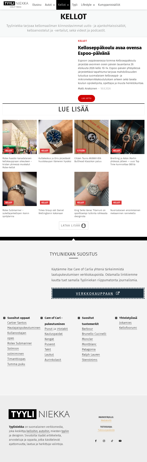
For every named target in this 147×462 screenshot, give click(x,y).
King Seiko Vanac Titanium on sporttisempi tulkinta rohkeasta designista (90, 213)
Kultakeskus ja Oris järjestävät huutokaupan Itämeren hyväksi (55, 160)
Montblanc (89, 344)
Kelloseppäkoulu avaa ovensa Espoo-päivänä (110, 50)
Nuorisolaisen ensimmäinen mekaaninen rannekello (125, 212)
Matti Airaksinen (87, 88)
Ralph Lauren (91, 354)
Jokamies (125, 323)
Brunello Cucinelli (94, 334)
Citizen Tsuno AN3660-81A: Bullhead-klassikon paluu (88, 160)
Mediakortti (106, 420)
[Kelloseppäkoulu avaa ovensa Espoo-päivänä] (38, 70)
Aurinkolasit (53, 360)
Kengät (49, 339)
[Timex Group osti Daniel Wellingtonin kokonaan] (56, 189)
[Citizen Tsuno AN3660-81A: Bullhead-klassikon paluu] (91, 137)
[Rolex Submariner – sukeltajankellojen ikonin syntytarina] (20, 189)
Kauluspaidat (54, 334)
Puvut (49, 329)
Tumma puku (16, 364)
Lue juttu (86, 98)
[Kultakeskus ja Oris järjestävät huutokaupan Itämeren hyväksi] (56, 137)
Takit (48, 349)
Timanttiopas (16, 359)
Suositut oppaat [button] (18, 318)
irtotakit (62, 329)
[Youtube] (120, 441)
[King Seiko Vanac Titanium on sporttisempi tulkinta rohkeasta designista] (91, 189)
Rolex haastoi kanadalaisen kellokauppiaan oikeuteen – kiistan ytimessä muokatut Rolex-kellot (17, 163)
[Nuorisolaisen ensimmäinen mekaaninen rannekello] (127, 189)
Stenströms (89, 360)
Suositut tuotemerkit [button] (90, 321)
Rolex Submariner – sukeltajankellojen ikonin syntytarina (16, 213)
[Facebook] (96, 441)
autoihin (44, 431)
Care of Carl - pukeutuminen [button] (55, 321)
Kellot (82, 41)
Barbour (87, 329)
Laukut (49, 354)
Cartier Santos (17, 323)
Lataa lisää (70, 225)
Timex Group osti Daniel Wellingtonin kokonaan (51, 212)
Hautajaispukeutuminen (23, 328)
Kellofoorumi (128, 328)
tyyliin (65, 431)
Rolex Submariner (19, 343)
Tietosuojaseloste (106, 430)
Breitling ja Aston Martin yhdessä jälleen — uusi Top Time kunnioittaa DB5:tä (124, 161)
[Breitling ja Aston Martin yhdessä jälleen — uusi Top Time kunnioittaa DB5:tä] (127, 137)
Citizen (81, 150)
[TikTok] (112, 441)
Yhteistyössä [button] (128, 318)
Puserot (50, 344)
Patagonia (89, 349)
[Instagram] (104, 441)
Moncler (87, 339)
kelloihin (32, 431)
